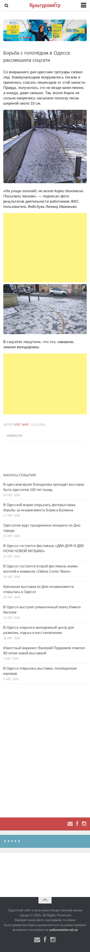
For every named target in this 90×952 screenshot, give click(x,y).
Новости (14, 435)
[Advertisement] (45, 247)
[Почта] (70, 823)
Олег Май (21, 424)
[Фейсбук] (77, 823)
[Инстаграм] (84, 823)
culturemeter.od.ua (63, 930)
